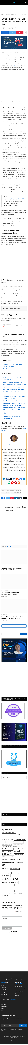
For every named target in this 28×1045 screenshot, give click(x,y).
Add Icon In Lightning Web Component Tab (14, 389)
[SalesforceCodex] (14, 2)
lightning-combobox (19, 854)
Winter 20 (5, 895)
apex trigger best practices (8, 836)
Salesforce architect (19, 885)
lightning (7, 854)
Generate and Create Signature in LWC (13, 387)
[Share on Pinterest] (19, 32)
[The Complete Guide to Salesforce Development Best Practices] (14, 581)
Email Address (5, 913)
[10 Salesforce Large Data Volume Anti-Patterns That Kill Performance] (14, 557)
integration (18, 849)
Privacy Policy (4, 1030)
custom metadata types (18, 844)
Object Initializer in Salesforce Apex (12, 382)
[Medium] (9, 482)
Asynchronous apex (20, 839)
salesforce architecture (7, 886)
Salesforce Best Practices (20, 886)
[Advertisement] (14, 86)
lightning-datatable (7, 856)
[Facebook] (7, 479)
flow (4, 849)
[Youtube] (12, 482)
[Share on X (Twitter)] (12, 32)
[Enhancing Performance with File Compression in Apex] (14, 42)
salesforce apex (5, 492)
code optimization (7, 844)
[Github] (14, 479)
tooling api (19, 893)
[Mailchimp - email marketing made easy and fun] (10, 931)
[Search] (26, 2)
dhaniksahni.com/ (7, 475)
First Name (5, 918)
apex (3, 490)
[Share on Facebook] (5, 32)
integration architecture (7, 851)
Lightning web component (12, 863)
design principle (6, 846)
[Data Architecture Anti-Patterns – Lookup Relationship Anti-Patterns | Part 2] (14, 606)
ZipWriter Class (7, 369)
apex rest (17, 834)
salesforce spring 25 (16, 492)
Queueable (15, 873)
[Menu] (2, 2)
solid (14, 893)
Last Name (4, 923)
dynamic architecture (17, 846)
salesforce (18, 490)
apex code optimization (7, 834)
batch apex (10, 841)
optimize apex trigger (6, 873)
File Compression (10, 490)
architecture (7, 839)
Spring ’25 (15, 65)
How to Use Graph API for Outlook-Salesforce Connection (20, 507)
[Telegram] (24, 479)
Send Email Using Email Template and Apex (14, 400)
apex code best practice (8, 832)
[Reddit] (17, 479)
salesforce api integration (8, 885)
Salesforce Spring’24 (17, 199)
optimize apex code (14, 870)
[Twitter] (10, 479)
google (10, 848)
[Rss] (19, 482)
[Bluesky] (20, 479)
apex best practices (18, 830)
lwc (5, 868)
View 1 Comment (14, 625)
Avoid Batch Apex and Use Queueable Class (14, 384)
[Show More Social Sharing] (25, 32)
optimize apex (5, 870)
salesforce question (6, 893)
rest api (6, 875)
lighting (16, 851)
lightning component (11, 859)
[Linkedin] (4, 479)
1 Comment (5, 28)
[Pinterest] (15, 482)
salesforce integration (7, 888)
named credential (14, 868)
